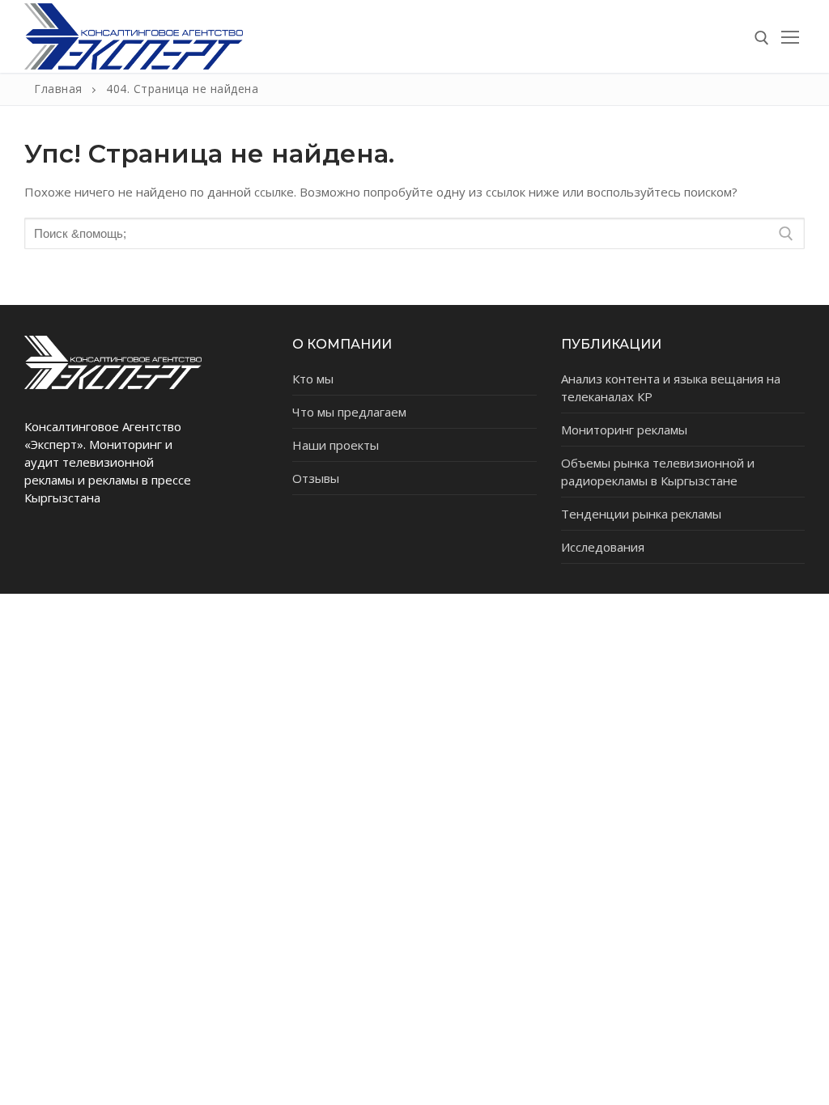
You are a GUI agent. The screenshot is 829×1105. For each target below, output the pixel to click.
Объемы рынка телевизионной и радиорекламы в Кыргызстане (658, 472)
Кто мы (313, 378)
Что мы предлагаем (349, 412)
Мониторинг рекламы (624, 429)
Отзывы (315, 478)
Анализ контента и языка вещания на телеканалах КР (670, 387)
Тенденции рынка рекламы (641, 514)
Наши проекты (335, 445)
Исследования (602, 547)
